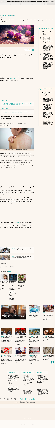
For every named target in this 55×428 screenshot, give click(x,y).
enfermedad (17, 222)
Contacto (7, 404)
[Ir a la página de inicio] (3, 1)
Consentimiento (27, 416)
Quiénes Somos (35, 404)
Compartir (53, 1)
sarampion (6, 266)
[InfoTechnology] (38, 402)
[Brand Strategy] (27, 402)
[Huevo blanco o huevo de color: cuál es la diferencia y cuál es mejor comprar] (48, 331)
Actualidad (10, 15)
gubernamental (13, 78)
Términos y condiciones (27, 412)
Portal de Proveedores (45, 404)
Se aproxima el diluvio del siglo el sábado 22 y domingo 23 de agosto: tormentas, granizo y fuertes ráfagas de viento (48, 122)
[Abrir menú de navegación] (1, 1)
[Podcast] (32, 402)
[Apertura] (16, 402)
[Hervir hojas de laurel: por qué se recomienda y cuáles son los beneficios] (22, 277)
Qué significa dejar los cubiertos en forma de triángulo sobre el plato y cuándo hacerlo (47, 33)
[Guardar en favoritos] (33, 50)
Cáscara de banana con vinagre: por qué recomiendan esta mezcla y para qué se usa (47, 94)
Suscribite (26, 404)
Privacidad (27, 414)
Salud (14, 15)
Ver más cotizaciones (51, 3)
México (11, 266)
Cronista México (3, 15)
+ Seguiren (28, 50)
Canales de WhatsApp (16, 404)
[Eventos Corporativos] (22, 402)
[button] (52, 362)
